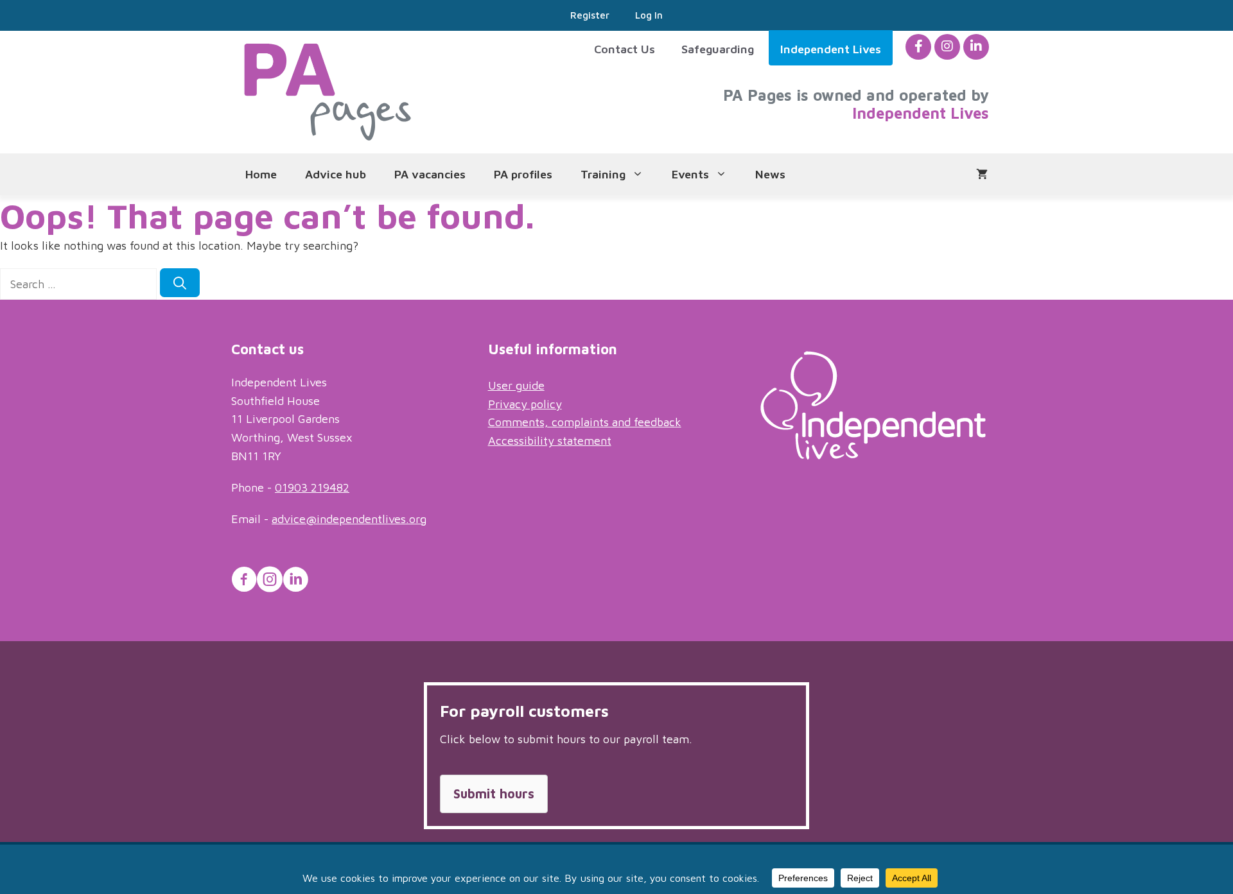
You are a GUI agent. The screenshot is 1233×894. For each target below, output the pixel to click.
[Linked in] (976, 46)
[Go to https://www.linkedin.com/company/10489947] (295, 581)
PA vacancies (430, 174)
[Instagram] (947, 46)
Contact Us (624, 49)
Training (603, 174)
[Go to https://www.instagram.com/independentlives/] (270, 581)
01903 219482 (312, 487)
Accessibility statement (549, 440)
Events (690, 174)
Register (589, 15)
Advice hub (335, 174)
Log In (649, 15)
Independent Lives (830, 49)
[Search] (180, 282)
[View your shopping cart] (982, 174)
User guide (516, 385)
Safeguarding (717, 49)
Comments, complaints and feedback (584, 422)
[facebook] (918, 46)
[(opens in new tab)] (873, 455)
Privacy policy (525, 404)
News (770, 174)
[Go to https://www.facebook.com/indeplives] (244, 581)
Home (261, 174)
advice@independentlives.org (349, 519)
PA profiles (523, 174)
